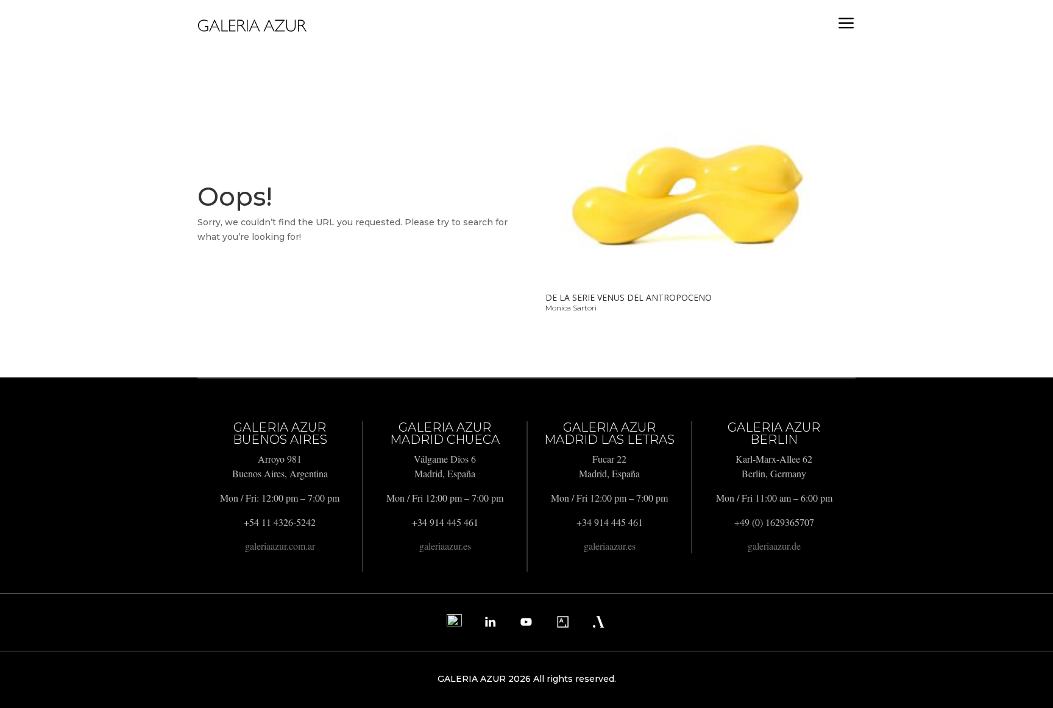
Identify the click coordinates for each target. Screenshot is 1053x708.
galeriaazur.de (774, 545)
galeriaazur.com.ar (280, 545)
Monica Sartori (571, 307)
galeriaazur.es (445, 545)
